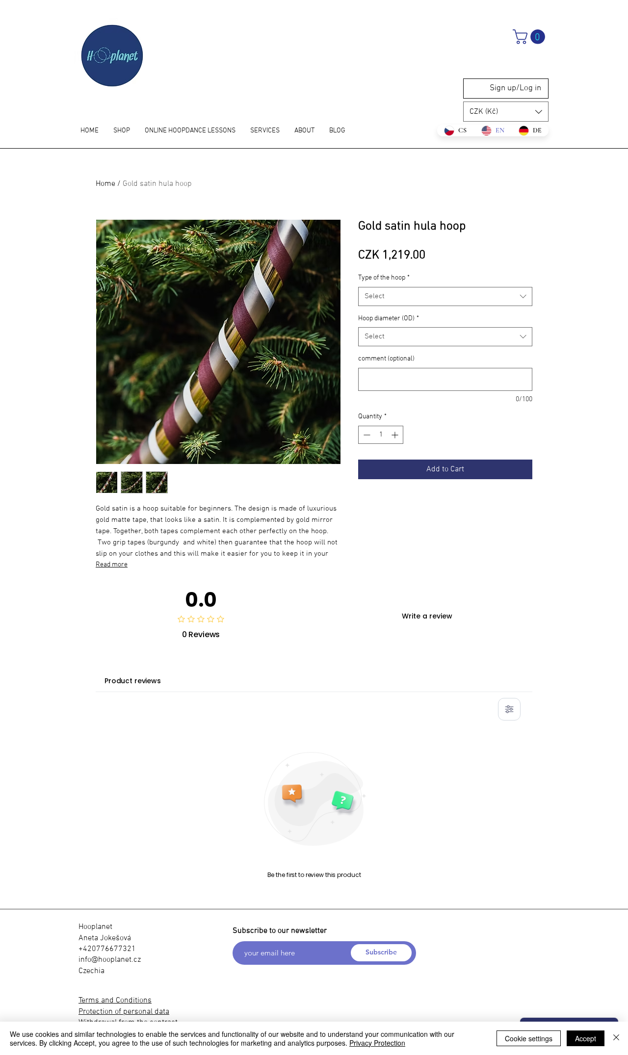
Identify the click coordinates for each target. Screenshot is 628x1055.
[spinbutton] (381, 434)
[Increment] (396, 434)
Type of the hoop (384, 278)
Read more (112, 565)
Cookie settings (528, 1038)
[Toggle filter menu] (509, 709)
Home (105, 184)
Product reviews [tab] (133, 681)
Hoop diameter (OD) (388, 318)
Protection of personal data (123, 1012)
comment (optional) (386, 359)
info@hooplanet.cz (109, 960)
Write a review (427, 616)
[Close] (616, 1038)
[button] (531, 36)
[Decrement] (366, 434)
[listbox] (506, 112)
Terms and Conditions (115, 1000)
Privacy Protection (377, 1043)
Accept (585, 1038)
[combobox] (445, 296)
